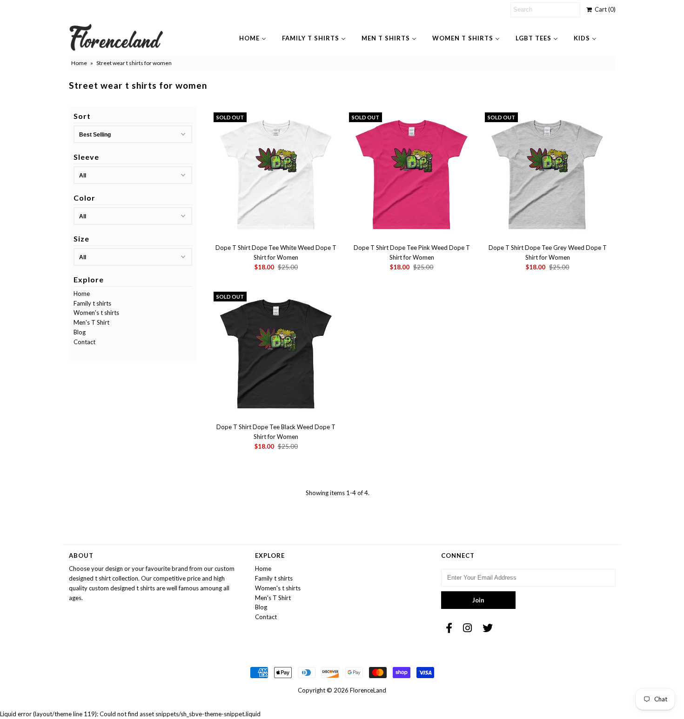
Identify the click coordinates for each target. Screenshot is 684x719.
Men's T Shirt (91, 322)
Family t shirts (92, 303)
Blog (80, 332)
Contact (84, 342)
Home (79, 62)
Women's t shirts (96, 312)
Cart (604, 9)
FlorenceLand (368, 690)
